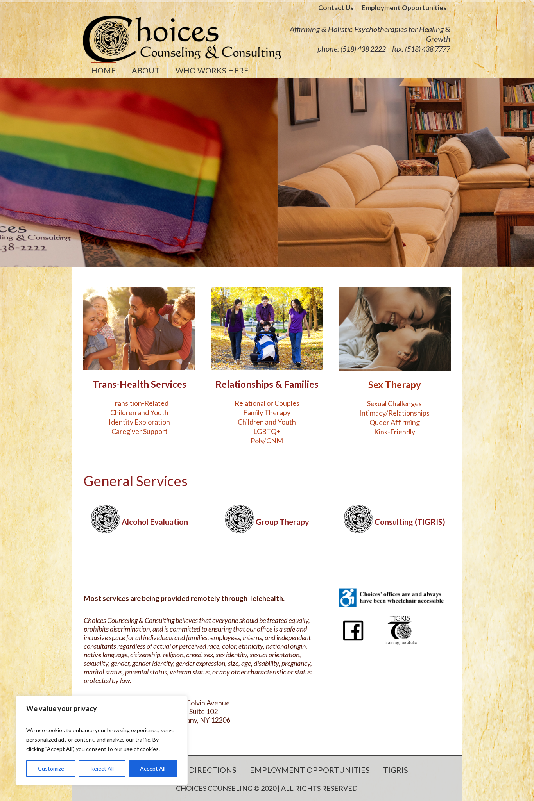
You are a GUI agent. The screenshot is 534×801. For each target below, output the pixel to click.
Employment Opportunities (310, 769)
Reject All (102, 768)
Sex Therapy (394, 384)
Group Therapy (282, 522)
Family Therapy (266, 412)
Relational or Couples (267, 403)
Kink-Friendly (394, 431)
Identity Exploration (139, 421)
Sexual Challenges (394, 403)
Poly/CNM (267, 440)
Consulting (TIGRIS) (410, 522)
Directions (213, 769)
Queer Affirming (394, 422)
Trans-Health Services (139, 384)
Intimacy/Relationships (394, 413)
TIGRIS (395, 769)
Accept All (152, 768)
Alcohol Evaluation (155, 522)
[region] (102, 740)
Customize (51, 768)
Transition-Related (139, 403)
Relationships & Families (267, 384)
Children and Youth (139, 412)
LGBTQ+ (267, 431)
